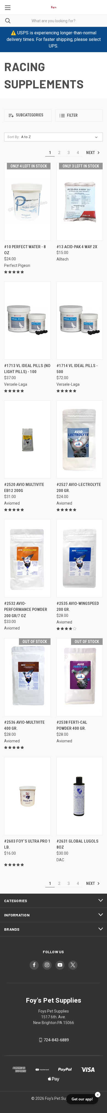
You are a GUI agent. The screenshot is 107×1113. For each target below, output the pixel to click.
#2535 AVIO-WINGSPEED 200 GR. (78, 606)
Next (91, 152)
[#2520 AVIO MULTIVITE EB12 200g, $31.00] (27, 439)
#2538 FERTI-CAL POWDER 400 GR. (72, 725)
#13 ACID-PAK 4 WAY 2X (77, 246)
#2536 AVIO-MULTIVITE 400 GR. (24, 725)
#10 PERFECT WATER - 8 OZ (25, 250)
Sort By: (13, 137)
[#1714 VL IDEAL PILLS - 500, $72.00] (80, 321)
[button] (28, 115)
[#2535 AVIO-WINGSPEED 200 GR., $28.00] (80, 558)
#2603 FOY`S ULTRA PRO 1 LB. (27, 844)
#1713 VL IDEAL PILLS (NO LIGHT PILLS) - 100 (27, 368)
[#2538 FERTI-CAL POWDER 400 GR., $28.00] (80, 677)
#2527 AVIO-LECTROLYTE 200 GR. (79, 487)
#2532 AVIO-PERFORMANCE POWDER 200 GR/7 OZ (25, 609)
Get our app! (82, 1099)
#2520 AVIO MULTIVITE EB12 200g (24, 487)
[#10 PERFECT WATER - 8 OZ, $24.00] (27, 202)
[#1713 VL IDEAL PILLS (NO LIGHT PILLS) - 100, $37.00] (27, 321)
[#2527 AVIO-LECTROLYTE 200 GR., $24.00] (80, 439)
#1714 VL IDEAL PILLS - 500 (77, 368)
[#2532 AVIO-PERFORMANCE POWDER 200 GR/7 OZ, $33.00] (27, 558)
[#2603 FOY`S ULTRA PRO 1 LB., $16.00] (27, 796)
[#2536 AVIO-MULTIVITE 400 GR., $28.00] (27, 677)
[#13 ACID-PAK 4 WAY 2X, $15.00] (80, 202)
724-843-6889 (56, 1040)
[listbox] (60, 137)
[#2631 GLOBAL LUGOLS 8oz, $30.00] (80, 796)
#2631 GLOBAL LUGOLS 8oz (77, 844)
